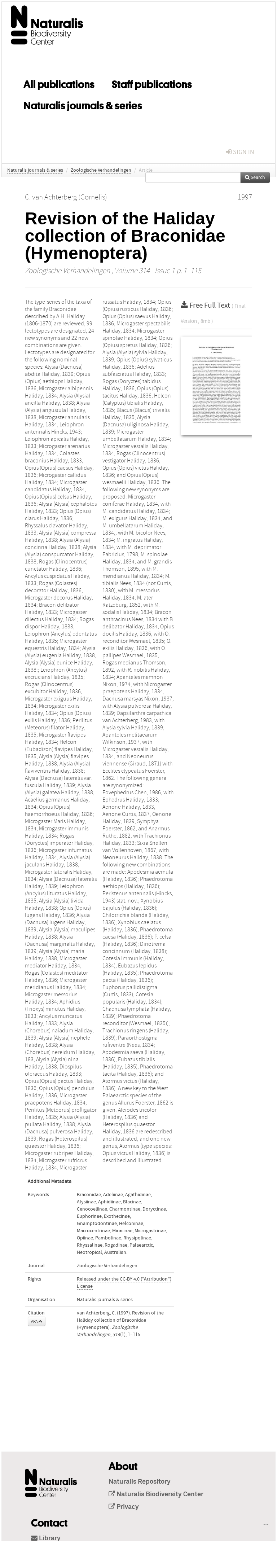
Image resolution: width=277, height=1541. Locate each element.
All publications (58, 83)
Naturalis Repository (140, 1482)
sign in (243, 152)
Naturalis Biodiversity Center (159, 1494)
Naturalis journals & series (82, 104)
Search (257, 177)
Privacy (127, 1507)
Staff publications (152, 83)
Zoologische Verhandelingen (101, 170)
